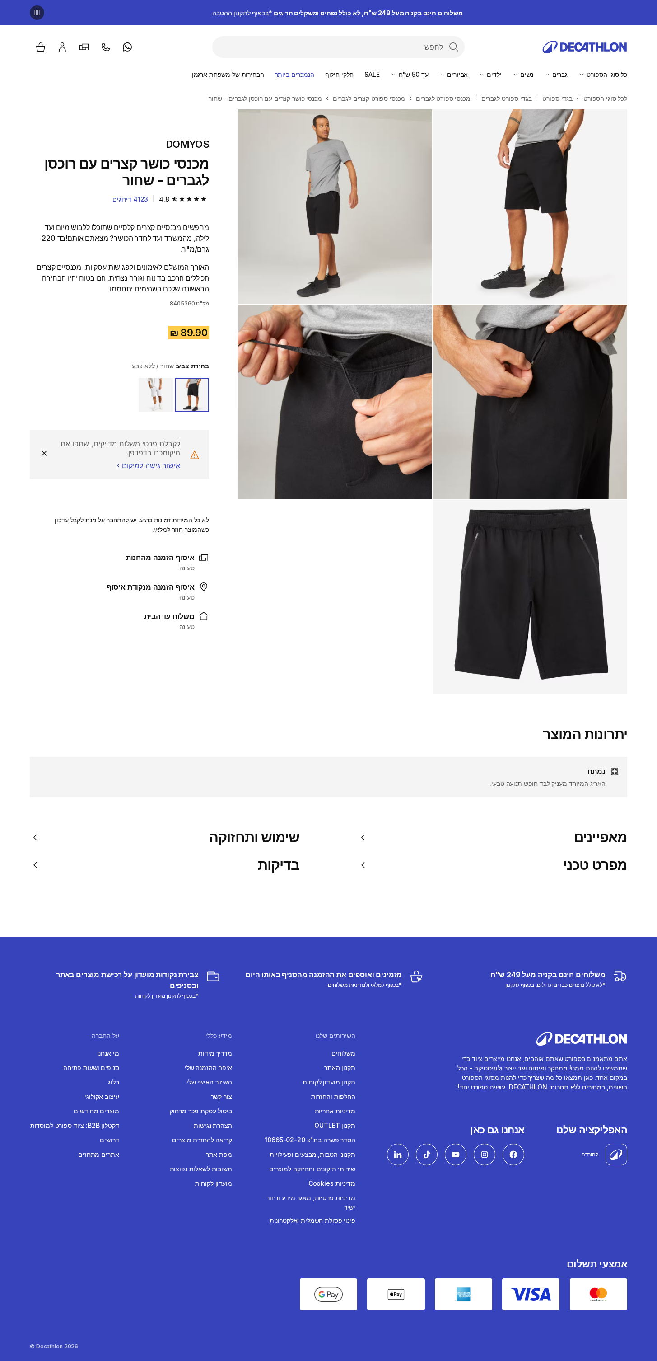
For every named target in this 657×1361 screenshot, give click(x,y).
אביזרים (456, 74)
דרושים (109, 1140)
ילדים (493, 74)
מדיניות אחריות (335, 1111)
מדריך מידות (215, 1053)
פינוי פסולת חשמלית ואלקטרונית (312, 1220)
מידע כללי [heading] (218, 1035)
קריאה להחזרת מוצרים (202, 1140)
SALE (371, 74)
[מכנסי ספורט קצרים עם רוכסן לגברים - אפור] (530, 206)
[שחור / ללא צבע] (192, 395)
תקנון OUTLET (334, 1125)
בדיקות (278, 865)
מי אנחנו (108, 1053)
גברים (559, 74)
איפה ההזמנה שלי (208, 1067)
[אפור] (156, 395)
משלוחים (343, 1053)
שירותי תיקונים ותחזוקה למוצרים (312, 1169)
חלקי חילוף (339, 74)
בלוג (113, 1082)
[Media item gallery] (432, 401)
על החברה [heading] (105, 1035)
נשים (526, 74)
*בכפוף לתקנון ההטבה (337, 13)
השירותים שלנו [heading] (335, 1035)
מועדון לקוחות (213, 1183)
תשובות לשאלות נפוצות (201, 1169)
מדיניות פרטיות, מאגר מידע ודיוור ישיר (310, 1202)
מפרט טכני (595, 865)
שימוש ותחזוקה (254, 837)
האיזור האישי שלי (209, 1082)
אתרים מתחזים (98, 1154)
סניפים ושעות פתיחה (91, 1067)
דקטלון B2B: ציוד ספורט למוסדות (74, 1125)
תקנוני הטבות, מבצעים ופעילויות (312, 1154)
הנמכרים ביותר (294, 74)
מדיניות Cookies (331, 1183)
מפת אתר (219, 1154)
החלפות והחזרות (333, 1096)
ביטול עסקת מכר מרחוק (201, 1111)
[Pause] (37, 12)
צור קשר (221, 1096)
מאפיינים (600, 837)
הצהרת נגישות (213, 1125)
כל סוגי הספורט (606, 74)
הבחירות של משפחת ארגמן (228, 74)
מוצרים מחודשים (96, 1111)
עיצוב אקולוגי (101, 1096)
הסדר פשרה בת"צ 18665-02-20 (310, 1140)
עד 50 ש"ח (413, 74)
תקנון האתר (339, 1067)
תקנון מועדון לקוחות (329, 1082)
